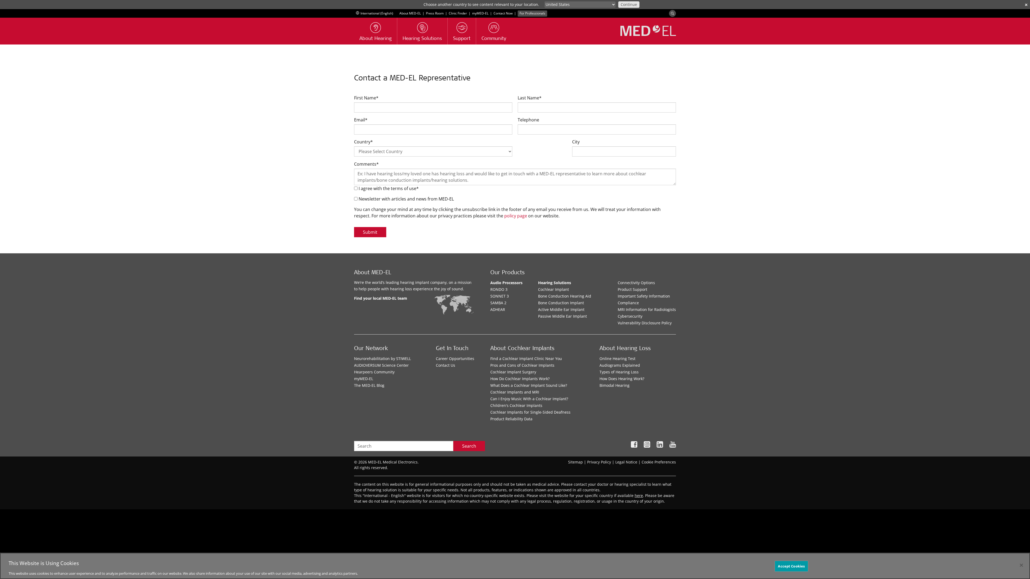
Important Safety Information (644, 296)
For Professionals (532, 13)
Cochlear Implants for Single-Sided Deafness (530, 412)
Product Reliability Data (511, 418)
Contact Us (445, 365)
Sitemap (575, 462)
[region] (515, 566)
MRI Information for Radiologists (647, 309)
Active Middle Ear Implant (561, 309)
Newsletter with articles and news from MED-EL (406, 199)
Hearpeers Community (374, 371)
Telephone (528, 120)
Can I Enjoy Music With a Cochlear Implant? (529, 398)
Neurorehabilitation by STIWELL (382, 358)
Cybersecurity (630, 316)
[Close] (1021, 565)
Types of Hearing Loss (619, 371)
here (639, 495)
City (576, 142)
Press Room (435, 13)
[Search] (672, 13)
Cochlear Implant (553, 289)
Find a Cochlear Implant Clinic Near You (526, 358)
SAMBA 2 (498, 302)
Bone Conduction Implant (561, 302)
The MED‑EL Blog (369, 385)
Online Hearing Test (617, 358)
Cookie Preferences (659, 462)
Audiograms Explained (619, 365)
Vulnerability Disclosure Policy (645, 322)
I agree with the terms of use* (388, 188)
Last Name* (530, 98)
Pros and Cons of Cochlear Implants (522, 365)
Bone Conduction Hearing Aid (564, 296)
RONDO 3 (498, 289)
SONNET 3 (499, 296)
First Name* (366, 98)
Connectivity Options (636, 282)
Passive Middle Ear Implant (562, 316)
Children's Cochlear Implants (516, 405)
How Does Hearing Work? (621, 378)
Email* (360, 120)
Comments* (366, 164)
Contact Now (503, 13)
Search (469, 446)
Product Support (632, 289)
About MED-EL (410, 13)
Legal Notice (626, 462)
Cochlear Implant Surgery (513, 371)
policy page (515, 216)
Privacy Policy (599, 462)
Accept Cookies (791, 566)
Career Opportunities (455, 358)
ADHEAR (497, 309)
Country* (363, 142)
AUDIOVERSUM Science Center (381, 365)
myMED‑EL (480, 13)
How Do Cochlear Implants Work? (520, 378)
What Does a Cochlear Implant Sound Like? (528, 385)
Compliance (628, 302)
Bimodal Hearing (614, 385)
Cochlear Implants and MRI (514, 392)
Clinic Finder (458, 13)
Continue (629, 4)
